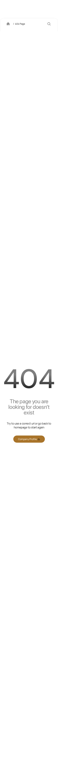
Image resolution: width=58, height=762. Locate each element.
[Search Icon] (49, 24)
